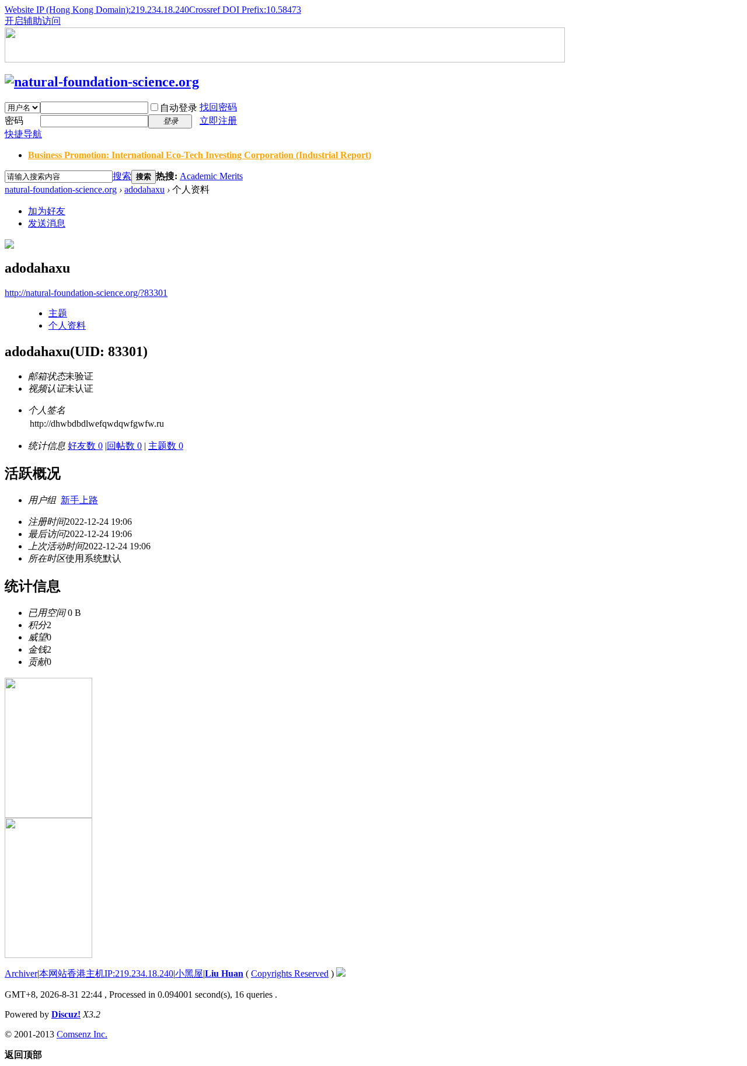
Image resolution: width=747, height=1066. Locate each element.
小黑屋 (189, 973)
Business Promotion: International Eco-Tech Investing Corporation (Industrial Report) (199, 155)
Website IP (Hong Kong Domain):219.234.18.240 (97, 10)
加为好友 (46, 211)
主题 (57, 313)
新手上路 (79, 500)
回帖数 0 (124, 446)
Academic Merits (211, 176)
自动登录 (178, 108)
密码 (14, 121)
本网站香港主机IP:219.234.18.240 (106, 973)
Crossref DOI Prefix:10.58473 (245, 10)
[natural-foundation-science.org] (102, 81)
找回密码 (218, 107)
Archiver (21, 973)
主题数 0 (165, 446)
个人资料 (67, 325)
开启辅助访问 (33, 21)
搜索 (122, 176)
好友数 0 (85, 446)
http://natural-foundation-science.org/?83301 (86, 293)
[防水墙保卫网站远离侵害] (340, 973)
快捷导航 (23, 134)
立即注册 (218, 121)
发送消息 (46, 223)
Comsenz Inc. (82, 1034)
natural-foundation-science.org (61, 189)
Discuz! (66, 1014)
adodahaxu (144, 189)
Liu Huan (224, 973)
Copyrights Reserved (290, 973)
